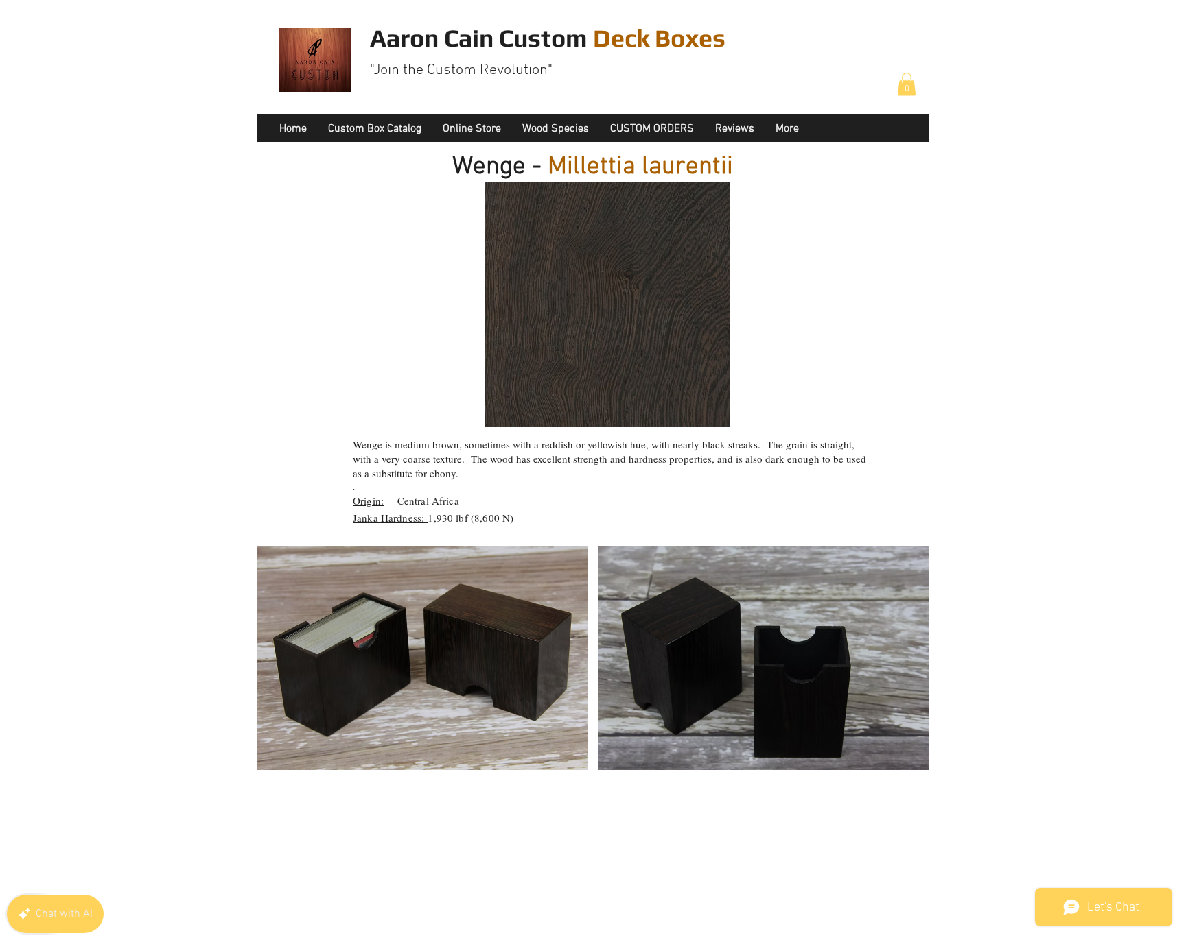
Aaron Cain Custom (547, 37)
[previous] (285, 670)
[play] (900, 759)
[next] (899, 670)
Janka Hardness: (390, 518)
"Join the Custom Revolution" (461, 70)
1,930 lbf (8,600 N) (470, 518)
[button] (906, 84)
